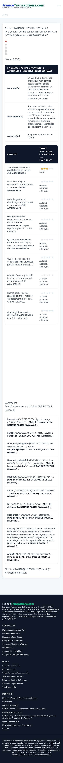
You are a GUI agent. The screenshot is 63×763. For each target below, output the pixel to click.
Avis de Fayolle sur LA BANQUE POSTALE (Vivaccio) (30, 434)
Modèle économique (10, 721)
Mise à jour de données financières (16, 725)
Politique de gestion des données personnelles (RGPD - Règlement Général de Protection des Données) (29, 716)
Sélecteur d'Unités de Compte (14, 680)
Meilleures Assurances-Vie (13, 630)
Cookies (5, 728)
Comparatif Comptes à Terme (14, 644)
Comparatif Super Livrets (12, 640)
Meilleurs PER (7, 647)
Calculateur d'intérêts (11, 666)
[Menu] (59, 6)
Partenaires (7, 701)
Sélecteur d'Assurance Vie (13, 676)
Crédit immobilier (9, 687)
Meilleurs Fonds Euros (11, 633)
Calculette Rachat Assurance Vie (15, 673)
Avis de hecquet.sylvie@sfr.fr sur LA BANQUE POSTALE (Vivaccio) (30, 449)
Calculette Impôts (9, 669)
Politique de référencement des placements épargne (23, 708)
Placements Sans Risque (12, 637)
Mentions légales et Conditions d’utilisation (19, 698)
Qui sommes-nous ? (10, 705)
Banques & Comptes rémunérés (15, 654)
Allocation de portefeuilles (13, 683)
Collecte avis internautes (12, 712)
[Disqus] (31, 364)
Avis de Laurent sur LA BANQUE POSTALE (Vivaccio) (30, 423)
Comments (11, 403)
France (23, 6)
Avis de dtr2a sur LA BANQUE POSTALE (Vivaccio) (29, 505)
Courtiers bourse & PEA (12, 651)
